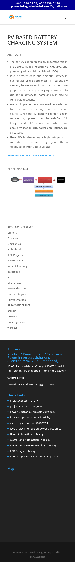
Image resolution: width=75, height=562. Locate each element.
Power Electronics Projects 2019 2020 (32, 412)
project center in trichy (24, 400)
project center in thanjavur (26, 406)
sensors (12, 316)
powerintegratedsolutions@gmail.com (30, 384)
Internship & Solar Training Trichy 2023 (34, 456)
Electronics (14, 244)
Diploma (12, 232)
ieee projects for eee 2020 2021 (29, 423)
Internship (13, 271)
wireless (12, 327)
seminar (12, 311)
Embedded (14, 249)
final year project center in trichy (30, 417)
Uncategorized (16, 322)
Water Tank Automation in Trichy (30, 440)
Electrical (13, 238)
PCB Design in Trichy (22, 451)
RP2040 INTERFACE (19, 305)
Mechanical (14, 283)
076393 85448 (15, 377)
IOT (9, 277)
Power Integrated (24, 552)
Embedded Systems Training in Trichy (33, 445)
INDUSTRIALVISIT (17, 260)
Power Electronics (18, 288)
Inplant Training (17, 266)
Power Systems (16, 299)
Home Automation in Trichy (26, 434)
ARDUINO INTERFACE (20, 227)
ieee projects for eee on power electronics (35, 428)
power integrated (18, 294)
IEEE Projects (15, 255)
